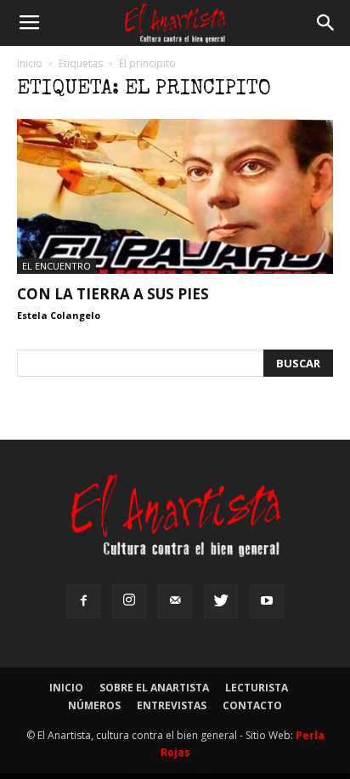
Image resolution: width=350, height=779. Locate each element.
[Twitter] (221, 601)
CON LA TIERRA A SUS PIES (113, 294)
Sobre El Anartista (154, 687)
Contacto (252, 705)
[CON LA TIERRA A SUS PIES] (175, 196)
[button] (326, 23)
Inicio (29, 63)
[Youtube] (267, 601)
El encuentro (56, 265)
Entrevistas (171, 705)
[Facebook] (83, 601)
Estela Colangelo (58, 315)
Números (94, 705)
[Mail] (175, 601)
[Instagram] (129, 601)
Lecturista (256, 687)
